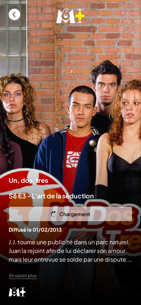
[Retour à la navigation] (14, 14)
